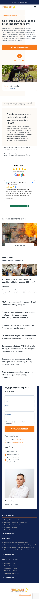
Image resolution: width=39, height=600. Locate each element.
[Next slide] (35, 237)
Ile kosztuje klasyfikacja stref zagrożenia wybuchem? (19, 547)
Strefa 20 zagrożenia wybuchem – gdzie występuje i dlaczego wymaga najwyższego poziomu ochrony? (18, 315)
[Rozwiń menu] (35, 7)
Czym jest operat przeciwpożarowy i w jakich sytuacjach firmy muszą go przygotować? (17, 375)
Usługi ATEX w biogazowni (12, 525)
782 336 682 (20, 440)
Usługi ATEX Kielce (9, 563)
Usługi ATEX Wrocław (10, 568)
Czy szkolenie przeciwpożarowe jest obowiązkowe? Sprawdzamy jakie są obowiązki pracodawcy (17, 362)
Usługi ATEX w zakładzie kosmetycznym (15, 522)
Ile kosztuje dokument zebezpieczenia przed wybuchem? (20, 545)
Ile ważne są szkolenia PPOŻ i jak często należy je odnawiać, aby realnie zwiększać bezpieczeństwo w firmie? (19, 349)
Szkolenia (14, 15)
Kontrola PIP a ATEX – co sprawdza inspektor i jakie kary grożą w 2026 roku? (18, 280)
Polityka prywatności (25, 595)
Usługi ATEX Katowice (10, 571)
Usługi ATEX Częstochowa (11, 573)
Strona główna (6, 15)
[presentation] (19, 234)
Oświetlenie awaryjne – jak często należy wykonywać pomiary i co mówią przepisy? (19, 337)
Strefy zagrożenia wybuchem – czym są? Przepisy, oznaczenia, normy (18, 326)
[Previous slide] (4, 237)
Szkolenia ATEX (19, 246)
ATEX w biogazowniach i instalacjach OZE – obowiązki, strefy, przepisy (19, 303)
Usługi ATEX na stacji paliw (12, 520)
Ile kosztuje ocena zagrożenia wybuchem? (16, 542)
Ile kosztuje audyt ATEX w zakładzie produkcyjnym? (18, 550)
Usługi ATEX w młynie (10, 527)
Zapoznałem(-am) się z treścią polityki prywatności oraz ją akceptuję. (20, 422)
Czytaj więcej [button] (9, 198)
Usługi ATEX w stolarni (11, 530)
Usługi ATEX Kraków (10, 566)
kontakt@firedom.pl (17, 442)
